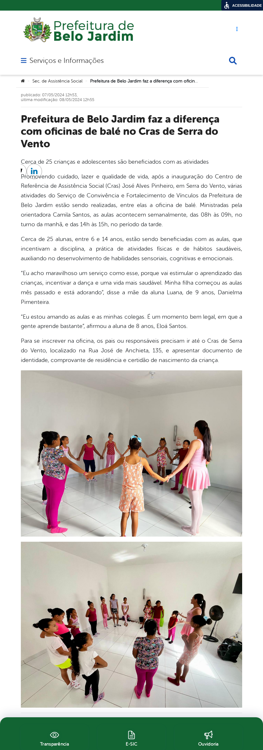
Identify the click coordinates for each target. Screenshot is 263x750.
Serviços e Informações (67, 61)
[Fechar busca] (232, 60)
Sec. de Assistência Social (57, 81)
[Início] (23, 81)
